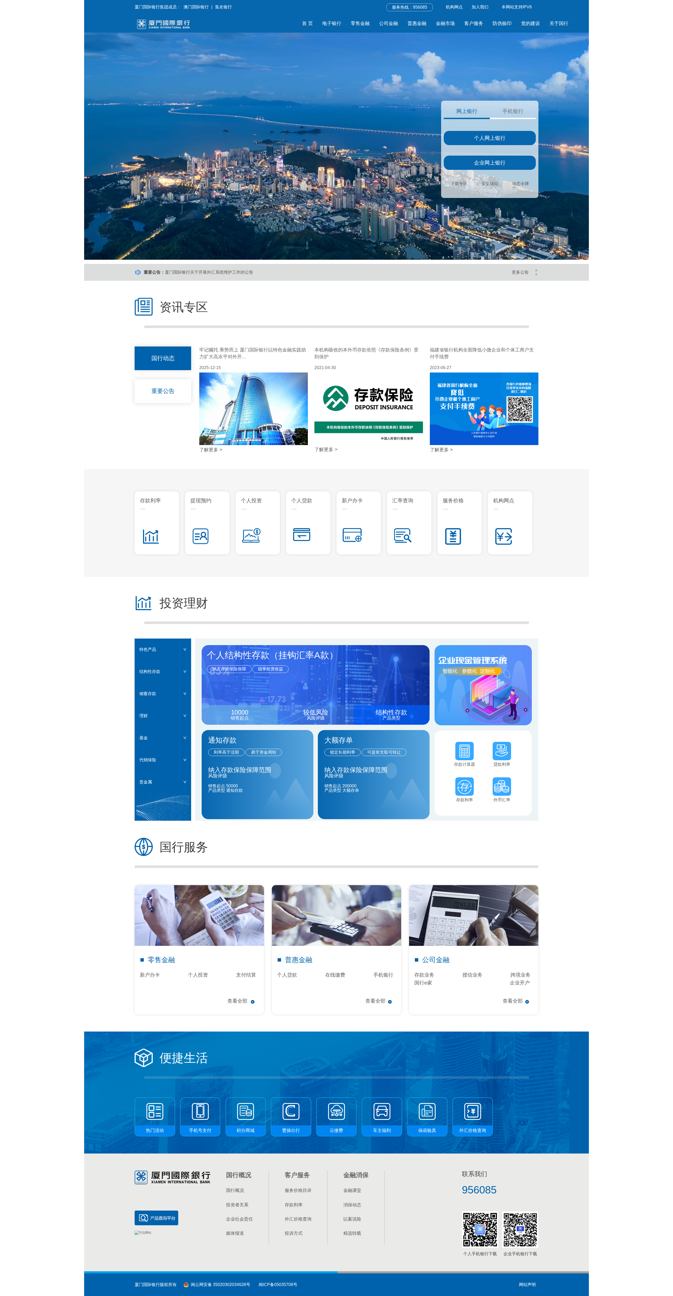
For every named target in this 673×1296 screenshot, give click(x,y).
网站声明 (527, 1284)
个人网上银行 (490, 138)
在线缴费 (335, 975)
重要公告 (163, 391)
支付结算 (246, 975)
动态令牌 (520, 184)
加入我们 (480, 7)
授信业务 (472, 975)
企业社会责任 (239, 1219)
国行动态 (163, 358)
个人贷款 (287, 975)
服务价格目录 (298, 1190)
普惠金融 (416, 23)
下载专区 (459, 184)
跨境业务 (521, 975)
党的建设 (530, 23)
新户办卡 (150, 975)
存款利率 (294, 1204)
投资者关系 (237, 1204)
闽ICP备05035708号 (278, 1284)
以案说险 (352, 1219)
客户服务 (473, 23)
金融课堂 (352, 1190)
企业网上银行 (490, 163)
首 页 (307, 23)
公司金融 (388, 23)
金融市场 (445, 23)
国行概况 (235, 1190)
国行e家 (423, 983)
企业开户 (520, 983)
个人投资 (198, 975)
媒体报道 (235, 1233)
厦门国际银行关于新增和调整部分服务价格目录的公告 (215, 272)
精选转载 (352, 1233)
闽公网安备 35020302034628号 (219, 1284)
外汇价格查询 (298, 1219)
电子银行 (331, 23)
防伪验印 (502, 23)
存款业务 (424, 975)
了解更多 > (210, 449)
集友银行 (223, 7)
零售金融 (360, 23)
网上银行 (466, 111)
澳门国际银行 (196, 7)
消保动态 (352, 1204)
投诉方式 (294, 1233)
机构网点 (454, 7)
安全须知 (489, 184)
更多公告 (520, 272)
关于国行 (558, 23)
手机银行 (512, 111)
